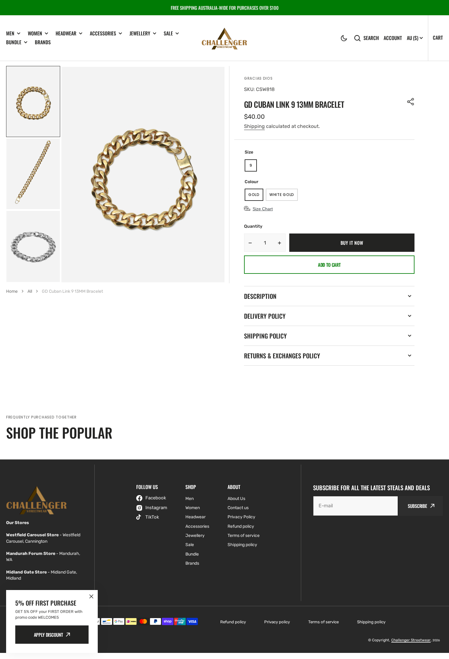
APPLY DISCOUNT (48, 634)
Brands (43, 42)
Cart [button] (438, 37)
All (29, 291)
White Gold (283, 196)
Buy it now (352, 242)
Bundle (13, 42)
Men (10, 33)
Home (12, 291)
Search (371, 38)
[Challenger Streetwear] (224, 38)
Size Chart (263, 208)
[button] (344, 38)
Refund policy (233, 622)
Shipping (254, 126)
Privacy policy (277, 622)
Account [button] (393, 38)
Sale (168, 33)
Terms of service (323, 622)
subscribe (417, 505)
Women (35, 33)
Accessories (103, 33)
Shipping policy (371, 622)
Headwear (66, 33)
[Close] (91, 596)
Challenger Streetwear (411, 640)
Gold (255, 196)
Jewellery (140, 33)
